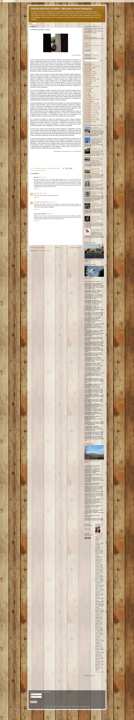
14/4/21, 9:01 (50, 213)
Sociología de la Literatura (91, 108)
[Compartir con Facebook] (70, 168)
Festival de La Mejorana (90, 86)
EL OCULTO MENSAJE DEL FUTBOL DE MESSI (97, 158)
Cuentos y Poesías (89, 81)
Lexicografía (88, 92)
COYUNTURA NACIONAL (91, 79)
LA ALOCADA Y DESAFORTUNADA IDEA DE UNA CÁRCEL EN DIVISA (97, 205)
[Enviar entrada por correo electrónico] (63, 168)
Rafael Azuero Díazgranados (41, 202)
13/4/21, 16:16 (43, 193)
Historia (86, 90)
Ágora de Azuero (89, 68)
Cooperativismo (88, 75)
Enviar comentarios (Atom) (43, 250)
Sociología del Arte (89, 116)
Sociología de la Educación (91, 106)
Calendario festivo (89, 71)
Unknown (36, 193)
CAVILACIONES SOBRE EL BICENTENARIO (97, 230)
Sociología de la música (90, 112)
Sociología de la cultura (40, 170)
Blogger (88, 706)
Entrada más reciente (37, 247)
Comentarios (35, 696)
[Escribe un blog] (67, 168)
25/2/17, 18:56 (42, 177)
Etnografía (87, 82)
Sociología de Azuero (100, 534)
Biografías (87, 69)
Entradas (34, 694)
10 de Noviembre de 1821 (91, 66)
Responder (36, 188)
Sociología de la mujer (90, 110)
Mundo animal (88, 97)
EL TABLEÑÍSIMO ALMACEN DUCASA (96, 128)
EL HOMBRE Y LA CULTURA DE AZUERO (96, 149)
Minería (86, 95)
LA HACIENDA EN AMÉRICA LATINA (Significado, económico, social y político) (97, 170)
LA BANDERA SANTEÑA (97, 138)
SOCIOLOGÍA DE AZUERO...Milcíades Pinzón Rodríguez (61, 8)
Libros (86, 93)
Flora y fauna (88, 88)
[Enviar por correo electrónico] (66, 168)
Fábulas (86, 84)
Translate (96, 55)
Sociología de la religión (90, 114)
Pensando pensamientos (91, 99)
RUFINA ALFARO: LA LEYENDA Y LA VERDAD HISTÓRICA (97, 193)
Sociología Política (89, 121)
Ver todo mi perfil (99, 672)
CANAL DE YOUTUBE (87, 529)
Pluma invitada (88, 101)
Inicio (57, 247)
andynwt (73, 706)
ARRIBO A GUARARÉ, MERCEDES (96, 182)
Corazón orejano (89, 77)
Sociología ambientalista (90, 103)
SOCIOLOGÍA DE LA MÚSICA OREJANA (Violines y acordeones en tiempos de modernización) (97, 219)
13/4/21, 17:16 (52, 202)
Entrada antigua (75, 247)
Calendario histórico (89, 73)
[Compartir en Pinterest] (71, 168)
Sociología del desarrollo (91, 119)
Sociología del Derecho (90, 117)
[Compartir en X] (68, 168)
